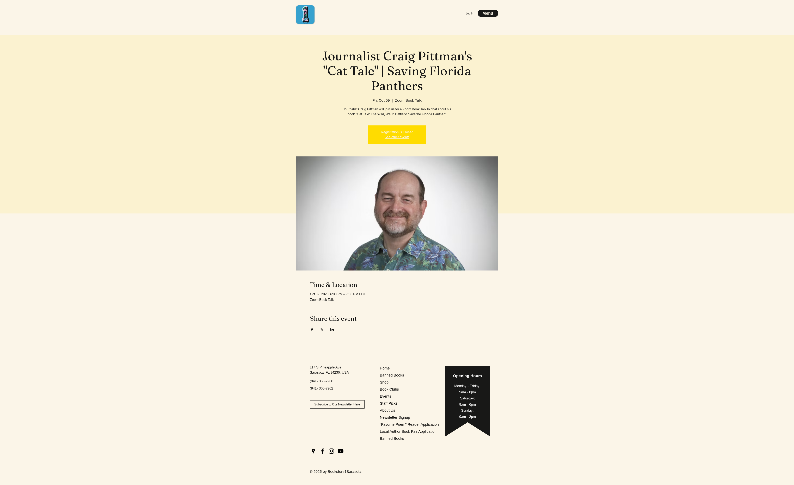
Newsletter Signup (394, 417)
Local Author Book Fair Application (394, 431)
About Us (387, 410)
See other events (397, 137)
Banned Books (392, 375)
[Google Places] (313, 451)
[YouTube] (340, 451)
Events (385, 396)
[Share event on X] (322, 329)
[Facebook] (322, 451)
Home (385, 368)
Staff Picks (388, 403)
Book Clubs (389, 389)
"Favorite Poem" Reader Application (394, 424)
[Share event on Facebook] (312, 329)
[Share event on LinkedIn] (332, 329)
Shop (384, 382)
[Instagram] (331, 451)
